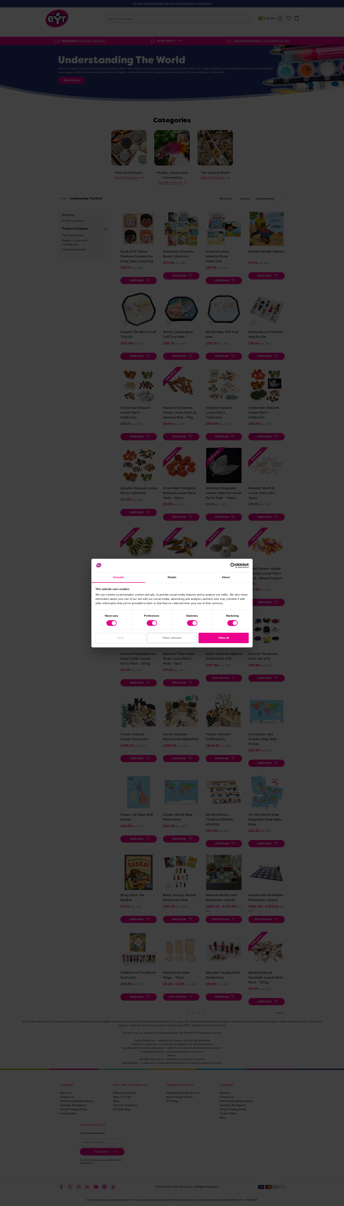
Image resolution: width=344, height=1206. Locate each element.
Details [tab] (172, 577)
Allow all (223, 637)
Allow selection (172, 637)
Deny (120, 637)
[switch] (152, 623)
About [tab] (226, 577)
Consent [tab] (118, 577)
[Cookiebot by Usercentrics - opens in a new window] (233, 565)
